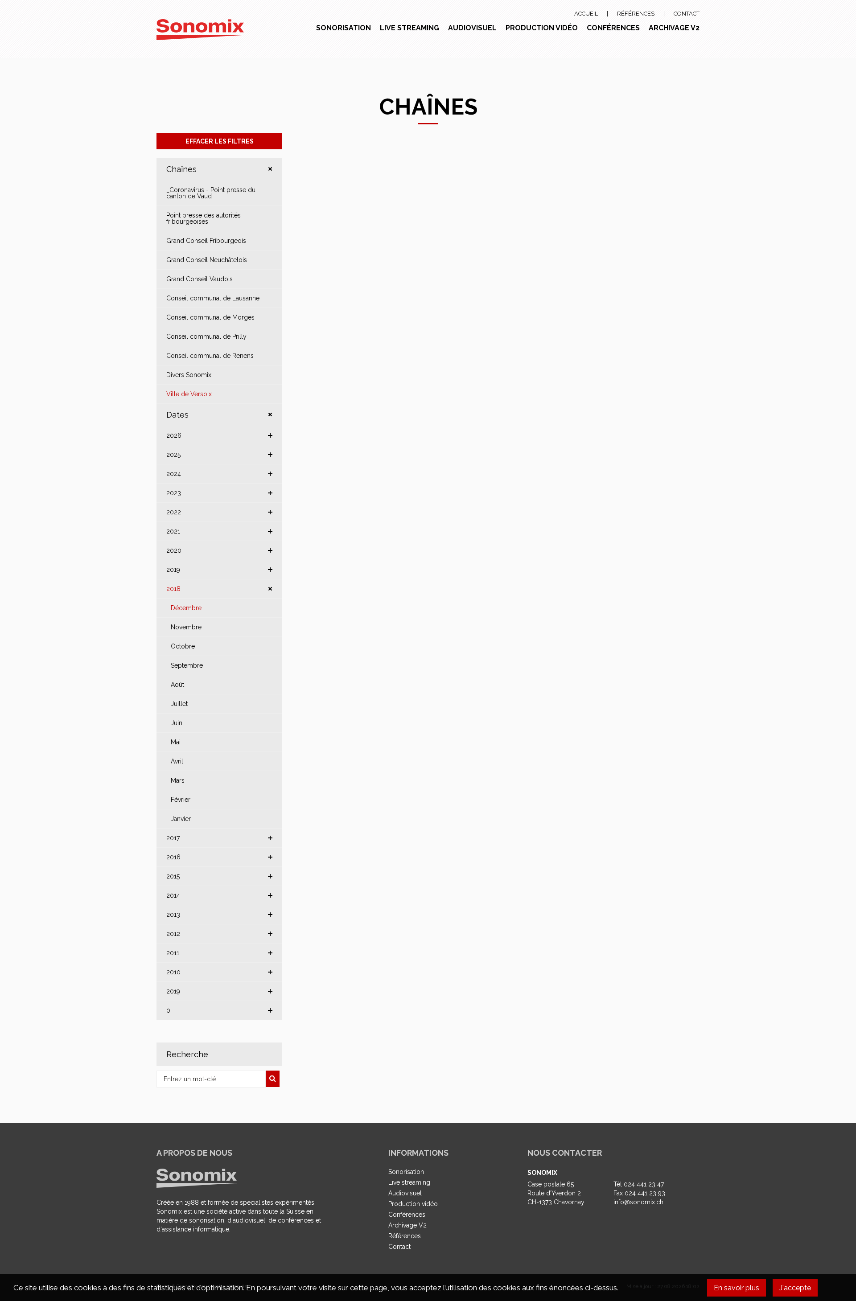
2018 (173, 588)
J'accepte (795, 1288)
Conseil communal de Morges (210, 317)
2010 (173, 972)
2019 (173, 569)
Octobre (183, 646)
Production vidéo (542, 28)
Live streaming (409, 28)
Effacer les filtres (219, 141)
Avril (177, 761)
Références (635, 13)
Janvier (181, 818)
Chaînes (181, 169)
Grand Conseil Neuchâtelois (206, 259)
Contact (687, 13)
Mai (176, 742)
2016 (173, 857)
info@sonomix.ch (638, 1202)
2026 (173, 435)
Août (177, 684)
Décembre (186, 608)
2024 (173, 473)
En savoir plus (736, 1288)
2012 (173, 933)
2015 (173, 876)
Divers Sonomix (188, 374)
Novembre (186, 627)
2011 (172, 952)
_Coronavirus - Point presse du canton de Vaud (210, 193)
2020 (173, 550)
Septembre (187, 665)
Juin (176, 722)
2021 (173, 531)
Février (180, 799)
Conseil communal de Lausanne (212, 298)
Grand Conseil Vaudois (199, 279)
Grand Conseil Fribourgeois (206, 240)
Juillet (179, 703)
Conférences (613, 28)
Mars (178, 780)
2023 (173, 493)
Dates (177, 414)
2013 (173, 914)
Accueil (586, 13)
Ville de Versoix (189, 394)
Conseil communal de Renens (210, 355)
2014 (173, 895)
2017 (173, 837)
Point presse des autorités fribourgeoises (203, 218)
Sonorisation (343, 28)
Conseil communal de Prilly (206, 336)
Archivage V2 (674, 28)
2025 (173, 454)
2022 (173, 512)
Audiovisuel (472, 28)
